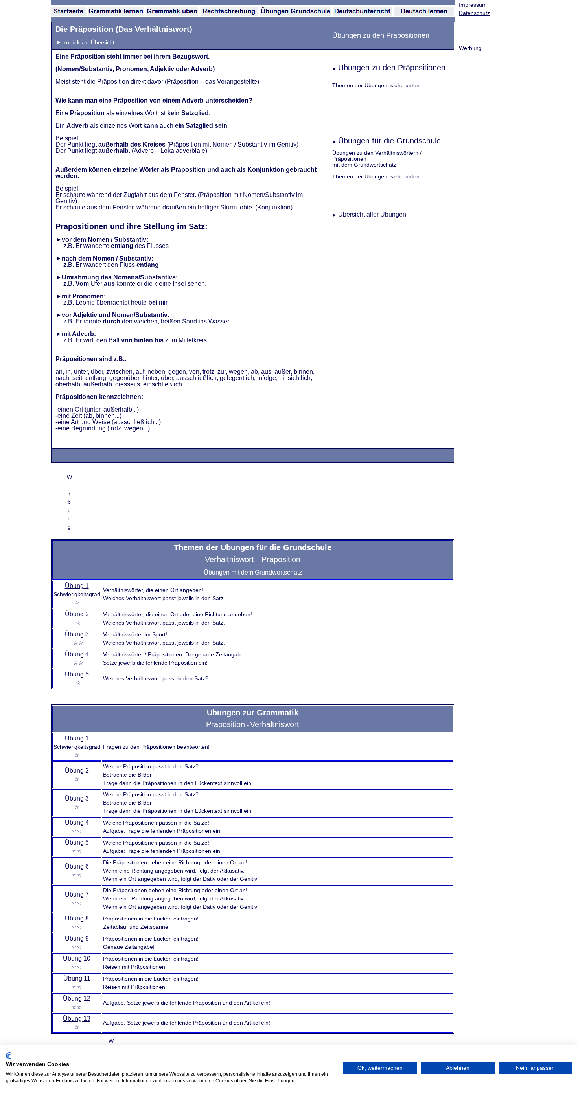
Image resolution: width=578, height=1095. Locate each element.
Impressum (473, 5)
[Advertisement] (227, 501)
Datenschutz (474, 13)
